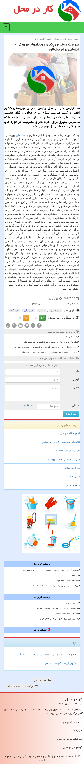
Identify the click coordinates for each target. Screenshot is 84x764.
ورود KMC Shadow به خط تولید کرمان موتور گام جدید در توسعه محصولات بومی (45, 347)
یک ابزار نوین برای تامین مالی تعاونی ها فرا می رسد (58, 619)
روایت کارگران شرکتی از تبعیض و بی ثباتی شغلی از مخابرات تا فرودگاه (50, 352)
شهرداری (70, 663)
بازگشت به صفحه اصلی (21, 686)
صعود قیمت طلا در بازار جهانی (67, 580)
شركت (14, 310)
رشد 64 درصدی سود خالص (67, 337)
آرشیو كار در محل (72, 747)
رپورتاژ (33, 654)
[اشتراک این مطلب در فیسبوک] (39, 325)
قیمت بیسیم (73, 485)
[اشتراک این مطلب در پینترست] (26, 325)
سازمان (20, 135)
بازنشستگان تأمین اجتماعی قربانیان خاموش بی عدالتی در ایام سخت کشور (50, 570)
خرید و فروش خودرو (68, 450)
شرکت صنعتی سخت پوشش (63, 459)
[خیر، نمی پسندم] (26, 318)
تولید (41, 310)
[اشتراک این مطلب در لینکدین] (20, 325)
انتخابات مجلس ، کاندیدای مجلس (61, 441)
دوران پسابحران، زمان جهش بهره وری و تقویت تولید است (55, 586)
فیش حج (75, 476)
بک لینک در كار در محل (69, 738)
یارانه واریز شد (72, 575)
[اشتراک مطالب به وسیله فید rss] (14, 325)
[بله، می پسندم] (42, 318)
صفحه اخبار (41, 680)
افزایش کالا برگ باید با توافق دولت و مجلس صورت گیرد (56, 608)
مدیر (48, 663)
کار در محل (33, 8)
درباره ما (77, 730)
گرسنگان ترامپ (72, 603)
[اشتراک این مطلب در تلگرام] (8, 325)
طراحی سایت (72, 467)
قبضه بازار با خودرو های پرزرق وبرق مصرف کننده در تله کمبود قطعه (51, 342)
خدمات (71, 654)
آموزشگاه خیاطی (70, 433)
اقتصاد (45, 654)
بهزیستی (55, 310)
